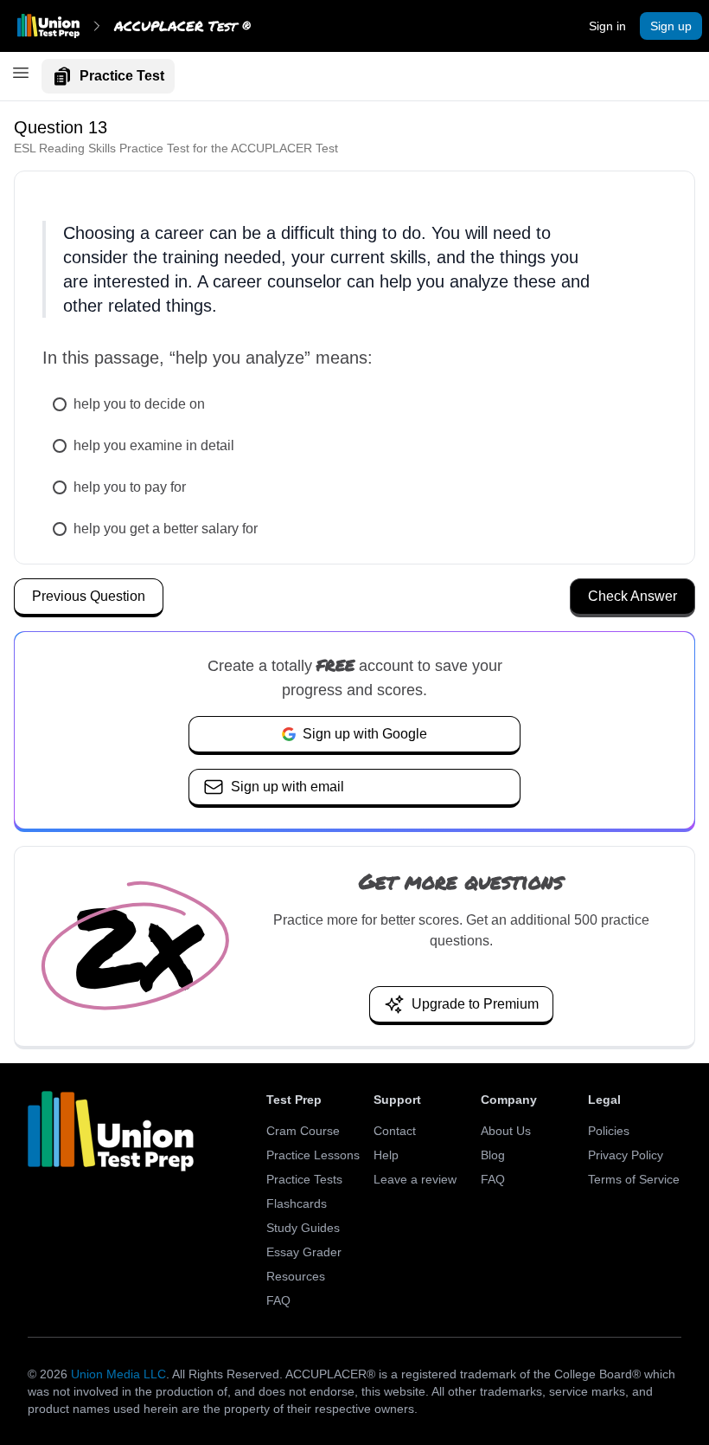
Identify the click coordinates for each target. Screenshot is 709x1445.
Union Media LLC (118, 1374)
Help (386, 1155)
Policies (608, 1131)
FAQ (278, 1300)
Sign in (607, 26)
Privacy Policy (625, 1155)
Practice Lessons (313, 1155)
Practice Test (122, 75)
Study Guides (303, 1228)
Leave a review (415, 1179)
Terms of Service (634, 1179)
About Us (506, 1131)
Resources (295, 1276)
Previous (88, 596)
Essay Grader (304, 1252)
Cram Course (303, 1131)
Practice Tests (304, 1179)
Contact (395, 1131)
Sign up (671, 26)
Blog (493, 1155)
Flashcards (296, 1203)
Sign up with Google (365, 733)
